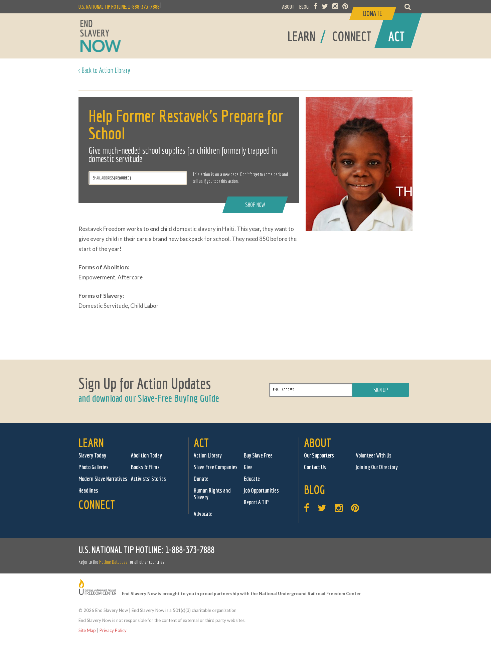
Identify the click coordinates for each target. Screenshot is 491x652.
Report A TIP (256, 502)
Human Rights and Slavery (212, 494)
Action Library (208, 455)
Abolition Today (146, 455)
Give (248, 467)
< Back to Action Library (104, 70)
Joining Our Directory (377, 467)
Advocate (203, 513)
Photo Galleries (93, 467)
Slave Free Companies (215, 467)
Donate (201, 478)
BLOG (304, 7)
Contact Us (315, 467)
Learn (91, 442)
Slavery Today (92, 455)
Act (201, 442)
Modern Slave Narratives (102, 478)
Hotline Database (113, 562)
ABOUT (288, 7)
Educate (252, 478)
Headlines (88, 490)
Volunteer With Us (373, 455)
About (317, 442)
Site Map (87, 630)
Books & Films (145, 467)
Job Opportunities (261, 490)
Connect (96, 504)
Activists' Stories (148, 478)
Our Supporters (319, 455)
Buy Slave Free (258, 455)
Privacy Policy (113, 630)
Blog (314, 489)
